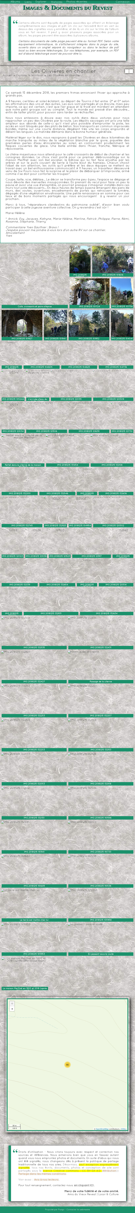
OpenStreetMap (102, 1129)
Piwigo (61, 1210)
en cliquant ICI (84, 1185)
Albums (15, 2)
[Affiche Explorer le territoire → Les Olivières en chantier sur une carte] (131, 71)
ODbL (123, 1129)
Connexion (123, 2)
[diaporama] (127, 71)
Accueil (7, 75)
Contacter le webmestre (78, 1210)
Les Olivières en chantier (63, 75)
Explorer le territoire (29, 75)
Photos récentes (76, 2)
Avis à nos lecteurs (46, 1180)
